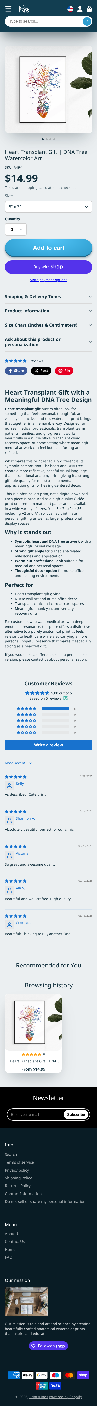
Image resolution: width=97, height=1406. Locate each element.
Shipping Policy (18, 1178)
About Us (13, 1233)
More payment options (48, 279)
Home (10, 1249)
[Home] (24, 9)
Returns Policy (18, 1185)
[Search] (87, 21)
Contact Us (15, 1241)
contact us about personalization (58, 659)
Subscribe (76, 1114)
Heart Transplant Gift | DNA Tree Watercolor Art (33, 1033)
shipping (30, 187)
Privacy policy (17, 1170)
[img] (15, 776)
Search (11, 1154)
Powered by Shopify (65, 1396)
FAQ (8, 1257)
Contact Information (23, 1193)
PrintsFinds (38, 1396)
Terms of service (19, 1162)
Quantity (12, 218)
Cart (89, 9)
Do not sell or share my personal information (45, 1201)
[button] (16, 360)
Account (80, 9)
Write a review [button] (48, 745)
